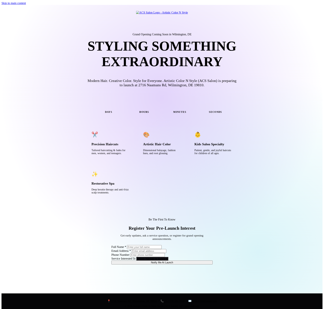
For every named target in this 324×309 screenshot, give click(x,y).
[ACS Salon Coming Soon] (162, 12)
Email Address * (121, 250)
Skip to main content (14, 3)
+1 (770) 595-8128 (174, 301)
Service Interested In (123, 258)
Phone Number (120, 254)
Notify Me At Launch (162, 262)
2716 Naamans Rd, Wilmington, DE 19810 (134, 301)
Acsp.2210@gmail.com (204, 301)
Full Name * (118, 246)
